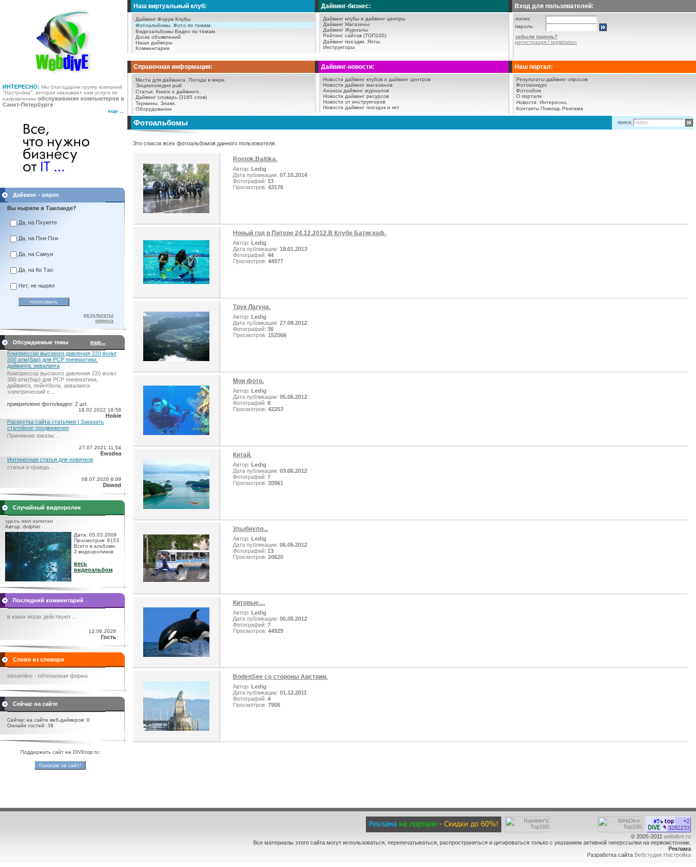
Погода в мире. (207, 80)
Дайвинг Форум (155, 19)
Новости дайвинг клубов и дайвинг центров (377, 79)
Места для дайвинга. (161, 80)
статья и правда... (30, 467)
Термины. (147, 103)
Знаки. (168, 103)
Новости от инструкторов (354, 102)
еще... (97, 342)
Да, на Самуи (35, 254)
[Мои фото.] (176, 433)
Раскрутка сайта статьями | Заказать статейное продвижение (55, 425)
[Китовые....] (176, 655)
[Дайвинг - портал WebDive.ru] (64, 76)
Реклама (572, 108)
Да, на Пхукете (37, 222)
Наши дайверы (154, 42)
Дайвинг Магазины (346, 24)
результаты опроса (99, 317)
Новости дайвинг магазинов (357, 85)
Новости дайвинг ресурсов (356, 96)
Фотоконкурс (531, 85)
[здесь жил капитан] (38, 579)
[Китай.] (176, 507)
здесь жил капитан (29, 521)
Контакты (527, 108)
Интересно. (554, 102)
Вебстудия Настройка (662, 855)
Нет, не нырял (36, 286)
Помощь (550, 108)
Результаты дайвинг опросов (551, 79)
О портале (529, 96)
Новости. (527, 102)
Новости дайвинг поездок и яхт (361, 107)
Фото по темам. (192, 25)
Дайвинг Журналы (345, 30)
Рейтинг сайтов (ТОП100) (354, 35)
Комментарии (153, 48)
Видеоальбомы (154, 31)
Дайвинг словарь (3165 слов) (171, 97)
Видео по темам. (196, 31)
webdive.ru (677, 836)
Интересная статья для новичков (50, 459)
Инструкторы (339, 47)
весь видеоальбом (93, 566)
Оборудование (154, 109)
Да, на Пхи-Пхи (38, 238)
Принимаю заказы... (33, 435)
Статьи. (145, 91)
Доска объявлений (158, 37)
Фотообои (528, 90)
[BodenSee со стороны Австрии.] (176, 729)
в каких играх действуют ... (42, 617)
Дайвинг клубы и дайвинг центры (364, 18)
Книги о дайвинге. (178, 91)
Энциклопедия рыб (159, 85)
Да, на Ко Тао (35, 270)
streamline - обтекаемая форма (47, 676)
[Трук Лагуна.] (176, 359)
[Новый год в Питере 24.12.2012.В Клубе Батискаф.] (176, 282)
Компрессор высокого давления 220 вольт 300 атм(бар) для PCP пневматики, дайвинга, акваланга (62, 359)
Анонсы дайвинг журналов (356, 90)
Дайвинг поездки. (344, 41)
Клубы (183, 19)
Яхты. (374, 41)
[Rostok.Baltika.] (176, 211)
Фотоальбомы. (154, 25)
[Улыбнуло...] (176, 580)
